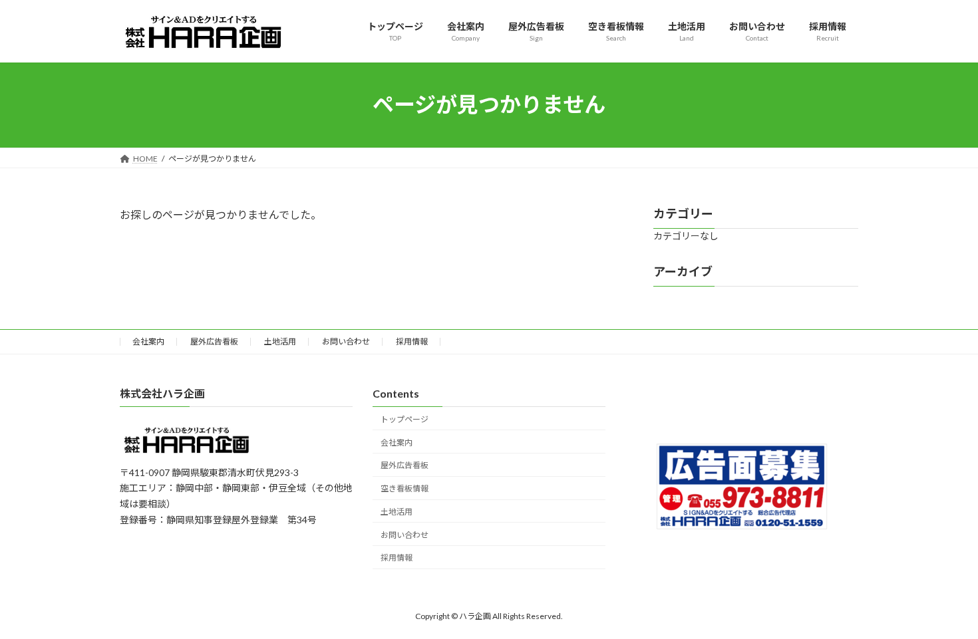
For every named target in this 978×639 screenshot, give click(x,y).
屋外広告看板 (214, 341)
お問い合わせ (346, 341)
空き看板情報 (404, 488)
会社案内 (148, 341)
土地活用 (280, 341)
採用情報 (412, 341)
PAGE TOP (943, 607)
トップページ (404, 419)
